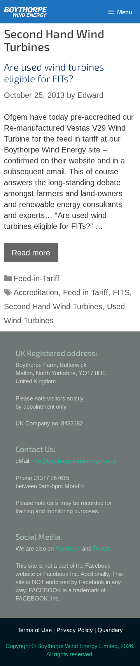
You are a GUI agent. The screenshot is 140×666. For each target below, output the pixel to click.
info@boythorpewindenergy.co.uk (74, 460)
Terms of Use (35, 630)
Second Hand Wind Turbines (53, 306)
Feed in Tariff (85, 292)
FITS (121, 292)
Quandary (110, 630)
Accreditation (36, 292)
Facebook (67, 548)
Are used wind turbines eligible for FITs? (54, 72)
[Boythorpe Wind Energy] (25, 12)
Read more (31, 252)
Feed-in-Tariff (37, 278)
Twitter (101, 548)
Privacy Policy (74, 630)
